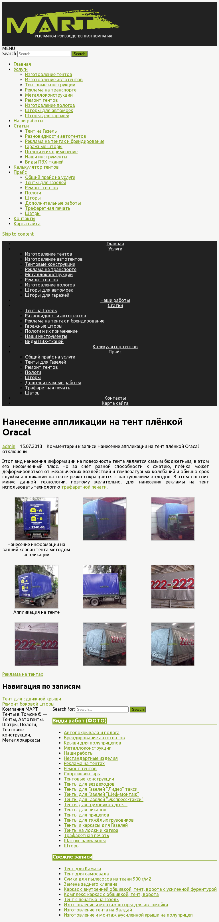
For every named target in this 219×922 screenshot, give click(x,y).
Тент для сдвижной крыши (31, 698)
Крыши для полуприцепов (92, 742)
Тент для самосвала (86, 873)
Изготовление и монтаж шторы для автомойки (116, 904)
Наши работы (28, 120)
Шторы (33, 197)
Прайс (20, 172)
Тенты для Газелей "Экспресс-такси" (103, 799)
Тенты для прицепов (86, 814)
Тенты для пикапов (85, 809)
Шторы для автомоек (49, 110)
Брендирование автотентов (94, 737)
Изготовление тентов (48, 74)
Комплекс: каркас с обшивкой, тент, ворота (111, 894)
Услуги (21, 69)
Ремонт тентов (41, 100)
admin (8, 446)
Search (9, 53)
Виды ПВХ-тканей (44, 161)
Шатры (32, 213)
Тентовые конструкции (50, 84)
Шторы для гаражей (47, 115)
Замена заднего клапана (90, 884)
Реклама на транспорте (50, 89)
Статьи (21, 125)
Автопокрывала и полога (91, 732)
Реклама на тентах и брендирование (64, 141)
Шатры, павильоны (85, 840)
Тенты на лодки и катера (91, 830)
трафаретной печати (84, 486)
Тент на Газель (41, 131)
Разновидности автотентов (55, 136)
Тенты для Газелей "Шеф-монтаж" (101, 794)
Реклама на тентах (22, 674)
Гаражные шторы (43, 146)
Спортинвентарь (82, 773)
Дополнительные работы (53, 203)
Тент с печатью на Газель (91, 899)
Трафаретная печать (47, 208)
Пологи (33, 192)
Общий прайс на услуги (50, 177)
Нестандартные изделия (91, 758)
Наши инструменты (46, 156)
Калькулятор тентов (36, 167)
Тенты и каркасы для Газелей (96, 825)
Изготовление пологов (50, 105)
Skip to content (18, 233)
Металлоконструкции (49, 94)
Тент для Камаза (82, 868)
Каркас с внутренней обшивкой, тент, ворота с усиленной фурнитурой (140, 889)
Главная (22, 64)
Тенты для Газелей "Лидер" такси (100, 789)
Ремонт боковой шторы (28, 703)
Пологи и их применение (51, 151)
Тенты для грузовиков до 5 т (95, 804)
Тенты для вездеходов (89, 783)
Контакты (24, 218)
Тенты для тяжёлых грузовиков (99, 820)
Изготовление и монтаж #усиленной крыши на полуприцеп (128, 914)
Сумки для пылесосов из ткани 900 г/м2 (107, 878)
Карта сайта (27, 223)
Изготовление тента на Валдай (98, 909)
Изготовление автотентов (54, 79)
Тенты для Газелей (45, 182)
